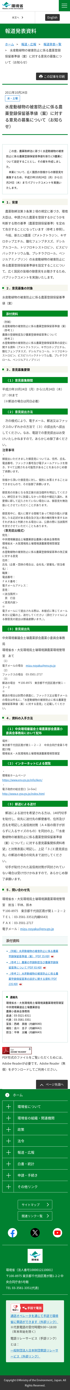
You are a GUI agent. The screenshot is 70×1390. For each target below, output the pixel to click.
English (52, 17)
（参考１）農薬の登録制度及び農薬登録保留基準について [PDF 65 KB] (33, 964)
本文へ (15, 17)
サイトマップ (31, 1204)
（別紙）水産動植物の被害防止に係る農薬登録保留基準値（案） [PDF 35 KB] (33, 953)
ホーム (9, 44)
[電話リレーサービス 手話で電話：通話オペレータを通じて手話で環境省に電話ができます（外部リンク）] (35, 1308)
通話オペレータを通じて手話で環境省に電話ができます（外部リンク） (34, 1318)
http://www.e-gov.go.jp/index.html (23, 793)
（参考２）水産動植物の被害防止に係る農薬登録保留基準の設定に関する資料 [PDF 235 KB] (33, 979)
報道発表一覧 (52, 44)
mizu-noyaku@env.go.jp (41, 665)
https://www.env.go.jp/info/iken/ (22, 780)
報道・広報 (28, 44)
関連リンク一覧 (32, 1216)
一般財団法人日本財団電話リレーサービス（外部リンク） (34, 1353)
